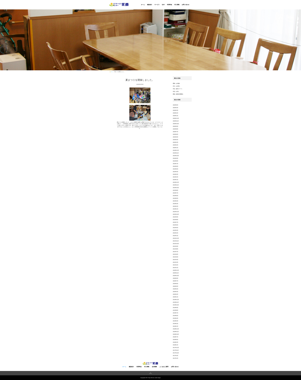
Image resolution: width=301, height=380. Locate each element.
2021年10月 (176, 243)
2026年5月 (175, 105)
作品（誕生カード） (178, 88)
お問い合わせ (185, 4)
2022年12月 (176, 211)
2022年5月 (175, 227)
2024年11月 (176, 153)
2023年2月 (175, 206)
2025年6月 (175, 134)
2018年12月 (176, 329)
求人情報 (176, 4)
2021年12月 (176, 238)
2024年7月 (175, 163)
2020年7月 (175, 281)
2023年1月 (175, 209)
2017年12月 (176, 347)
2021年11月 (176, 241)
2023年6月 (175, 195)
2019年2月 (175, 323)
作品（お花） (176, 91)
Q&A (163, 4)
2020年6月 (175, 283)
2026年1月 (175, 115)
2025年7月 (175, 131)
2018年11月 (176, 331)
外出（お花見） (177, 86)
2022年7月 (175, 222)
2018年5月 (175, 339)
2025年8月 (175, 129)
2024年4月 (175, 171)
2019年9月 (175, 307)
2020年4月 (175, 289)
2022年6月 (175, 225)
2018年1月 (175, 345)
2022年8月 (175, 219)
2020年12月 (176, 270)
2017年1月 (175, 358)
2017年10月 (176, 353)
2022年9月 (175, 217)
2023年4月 (175, 201)
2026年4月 (175, 107)
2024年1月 (175, 179)
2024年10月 (176, 155)
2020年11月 (176, 273)
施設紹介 (149, 4)
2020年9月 (175, 278)
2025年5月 (175, 137)
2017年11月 (176, 350)
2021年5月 (175, 257)
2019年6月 (175, 315)
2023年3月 (175, 203)
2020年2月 (175, 294)
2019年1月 (175, 326)
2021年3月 (175, 262)
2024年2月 (175, 177)
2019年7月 (175, 313)
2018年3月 (175, 342)
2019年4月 (175, 318)
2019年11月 (176, 302)
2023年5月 (175, 198)
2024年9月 (175, 158)
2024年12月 (176, 150)
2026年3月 (175, 110)
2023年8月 (175, 190)
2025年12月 (176, 118)
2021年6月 (175, 254)
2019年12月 (176, 299)
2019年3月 (175, 321)
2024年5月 (175, 169)
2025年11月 (176, 121)
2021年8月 (175, 249)
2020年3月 (175, 291)
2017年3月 (175, 355)
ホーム (143, 4)
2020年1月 (175, 297)
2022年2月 (175, 233)
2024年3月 (175, 174)
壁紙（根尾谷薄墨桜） (178, 94)
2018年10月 (176, 334)
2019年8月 (175, 310)
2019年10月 (176, 305)
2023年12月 (176, 182)
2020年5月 (175, 286)
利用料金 (169, 4)
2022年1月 (175, 235)
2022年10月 (176, 214)
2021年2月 (175, 265)
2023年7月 (175, 193)
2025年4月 (175, 139)
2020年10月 (176, 275)
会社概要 (154, 366)
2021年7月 (175, 251)
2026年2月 (175, 113)
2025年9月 (175, 126)
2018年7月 (175, 337)
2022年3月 (175, 230)
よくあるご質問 (164, 366)
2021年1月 (175, 267)
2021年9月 (175, 246)
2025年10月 (176, 123)
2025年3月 (175, 142)
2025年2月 (175, 145)
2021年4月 (175, 259)
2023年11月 (176, 185)
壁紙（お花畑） (177, 83)
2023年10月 (176, 187)
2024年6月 (175, 166)
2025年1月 (175, 147)
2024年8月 (175, 161)
